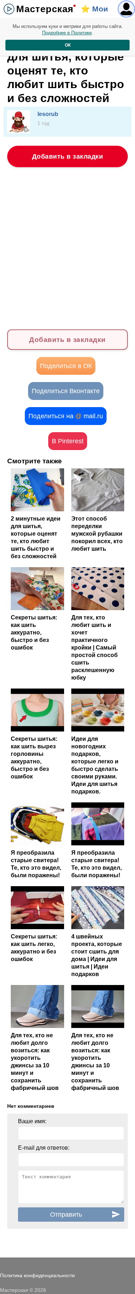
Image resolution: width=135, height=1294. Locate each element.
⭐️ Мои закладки (98, 11)
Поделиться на (65, 416)
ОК (68, 45)
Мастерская (44, 9)
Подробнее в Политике (67, 32)
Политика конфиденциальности (37, 1275)
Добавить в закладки (67, 156)
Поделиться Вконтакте (66, 391)
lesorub (47, 114)
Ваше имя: (32, 1121)
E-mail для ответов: (43, 1148)
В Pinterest (68, 441)
